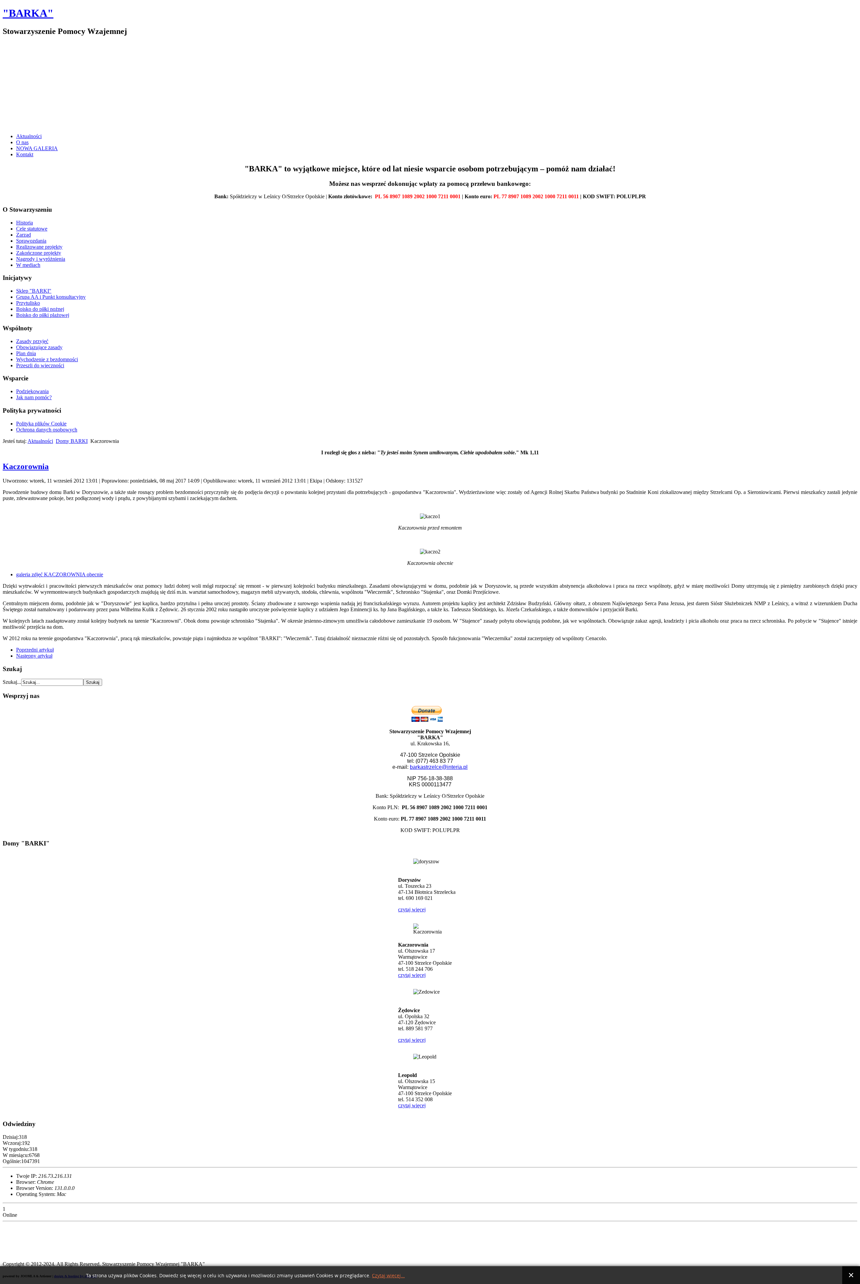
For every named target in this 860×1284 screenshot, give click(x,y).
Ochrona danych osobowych (46, 429)
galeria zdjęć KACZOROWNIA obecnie (59, 574)
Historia (24, 222)
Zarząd (23, 235)
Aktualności (29, 136)
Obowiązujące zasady (39, 347)
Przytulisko (28, 303)
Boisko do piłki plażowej (42, 315)
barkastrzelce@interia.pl (439, 767)
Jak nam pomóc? (34, 397)
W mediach (28, 265)
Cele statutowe (31, 229)
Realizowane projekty (39, 247)
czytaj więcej (412, 909)
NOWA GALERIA (37, 148)
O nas (22, 142)
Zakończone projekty (38, 253)
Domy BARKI (72, 441)
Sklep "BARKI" (33, 291)
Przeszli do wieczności (40, 365)
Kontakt (24, 154)
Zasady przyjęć (32, 341)
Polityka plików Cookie (41, 423)
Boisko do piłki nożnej (40, 309)
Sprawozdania (31, 241)
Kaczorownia (26, 466)
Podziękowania (32, 391)
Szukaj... (12, 682)
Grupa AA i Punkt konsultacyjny (51, 297)
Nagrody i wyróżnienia (40, 259)
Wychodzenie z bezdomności (47, 359)
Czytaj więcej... (388, 1276)
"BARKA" (28, 13)
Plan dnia (26, 353)
